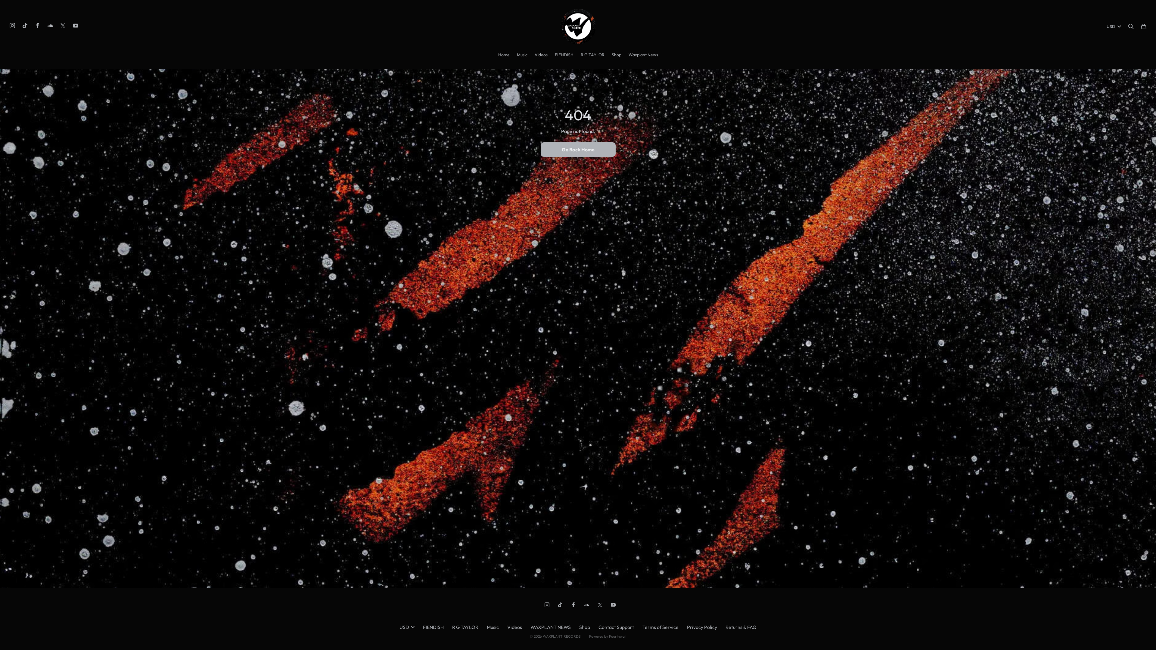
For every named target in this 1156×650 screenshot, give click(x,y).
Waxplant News (643, 54)
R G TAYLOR (592, 54)
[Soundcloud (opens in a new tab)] (50, 25)
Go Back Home (578, 150)
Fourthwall (617, 636)
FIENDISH (564, 54)
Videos (541, 54)
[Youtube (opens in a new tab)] (75, 25)
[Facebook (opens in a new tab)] (37, 25)
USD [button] (1111, 26)
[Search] (1131, 26)
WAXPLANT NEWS (550, 627)
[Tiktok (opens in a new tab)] (25, 25)
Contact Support (616, 627)
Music (522, 54)
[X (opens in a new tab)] (63, 25)
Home (504, 54)
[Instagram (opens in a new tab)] (12, 25)
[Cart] (1143, 26)
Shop (616, 54)
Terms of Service (660, 627)
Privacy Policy (702, 627)
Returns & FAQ (741, 627)
